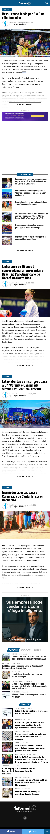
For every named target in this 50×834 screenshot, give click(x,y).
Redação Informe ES (19, 24)
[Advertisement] (25, 146)
